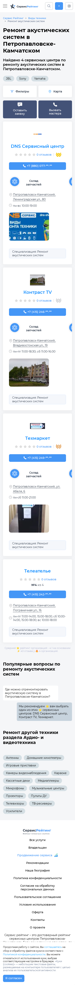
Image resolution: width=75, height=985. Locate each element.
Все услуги (37, 840)
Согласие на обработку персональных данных (37, 887)
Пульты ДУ (39, 796)
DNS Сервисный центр (37, 146)
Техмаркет (37, 438)
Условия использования (37, 904)
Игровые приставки (21, 765)
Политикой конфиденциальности (24, 954)
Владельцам (37, 847)
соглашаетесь (53, 947)
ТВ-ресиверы (42, 803)
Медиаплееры (48, 780)
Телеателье (37, 571)
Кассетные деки (18, 780)
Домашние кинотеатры (44, 758)
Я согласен (13, 978)
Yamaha (39, 78)
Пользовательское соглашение (37, 897)
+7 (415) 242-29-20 (39, 594)
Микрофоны (15, 788)
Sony (22, 78)
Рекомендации (37, 863)
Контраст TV (37, 292)
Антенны (12, 758)
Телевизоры (15, 803)
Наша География (37, 870)
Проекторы (14, 796)
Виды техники (37, 18)
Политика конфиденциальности (37, 878)
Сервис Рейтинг (13, 18)
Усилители (14, 811)
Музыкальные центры (48, 788)
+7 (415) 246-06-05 (39, 312)
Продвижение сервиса (34, 855)
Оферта (37, 912)
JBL (8, 78)
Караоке (60, 773)
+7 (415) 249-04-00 (39, 458)
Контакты (38, 920)
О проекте (37, 927)
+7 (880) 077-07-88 (39, 166)
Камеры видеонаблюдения (26, 773)
